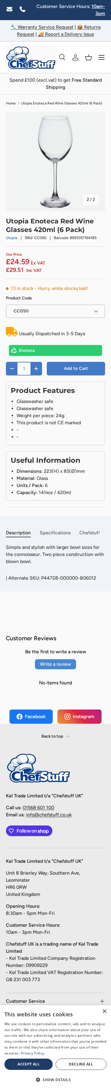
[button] (88, 57)
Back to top (52, 736)
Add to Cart (76, 368)
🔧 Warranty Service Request (42, 27)
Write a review (55, 664)
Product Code (19, 298)
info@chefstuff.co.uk (49, 815)
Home (11, 103)
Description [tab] (18, 533)
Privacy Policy (32, 1053)
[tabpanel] (55, 554)
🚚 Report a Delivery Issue (66, 34)
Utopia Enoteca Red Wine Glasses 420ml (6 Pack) (61, 103)
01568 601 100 (38, 807)
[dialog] (55, 1047)
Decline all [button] (81, 1064)
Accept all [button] (28, 1064)
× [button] (104, 1011)
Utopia (11, 238)
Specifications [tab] (55, 533)
